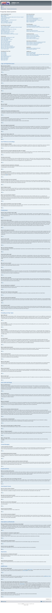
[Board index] (6, 3)
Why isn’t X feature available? (31, 53)
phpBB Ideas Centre (47, 576)
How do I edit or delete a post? (5, 38)
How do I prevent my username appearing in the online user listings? (11, 27)
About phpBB (25, 570)
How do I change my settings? (5, 26)
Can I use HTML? (3, 53)
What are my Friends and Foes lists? (32, 30)
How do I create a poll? (4, 40)
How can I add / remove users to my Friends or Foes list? (35, 31)
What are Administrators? (30, 15)
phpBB (6, 174)
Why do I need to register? (5, 15)
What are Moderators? (30, 16)
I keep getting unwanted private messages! (33, 26)
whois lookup (22, 583)
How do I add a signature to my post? (6, 39)
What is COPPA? (3, 16)
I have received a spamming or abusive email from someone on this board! (38, 27)
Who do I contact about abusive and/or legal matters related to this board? (38, 54)
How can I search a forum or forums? (32, 34)
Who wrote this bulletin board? (31, 52)
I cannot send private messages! (32, 25)
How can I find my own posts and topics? (33, 38)
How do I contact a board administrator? (33, 55)
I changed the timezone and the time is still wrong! (8, 29)
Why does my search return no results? (33, 35)
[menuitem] (2, 7)
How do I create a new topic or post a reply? (8, 37)
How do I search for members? (31, 37)
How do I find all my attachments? (32, 49)
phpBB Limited (29, 569)
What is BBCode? (3, 52)
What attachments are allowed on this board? (33, 48)
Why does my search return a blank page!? (33, 36)
